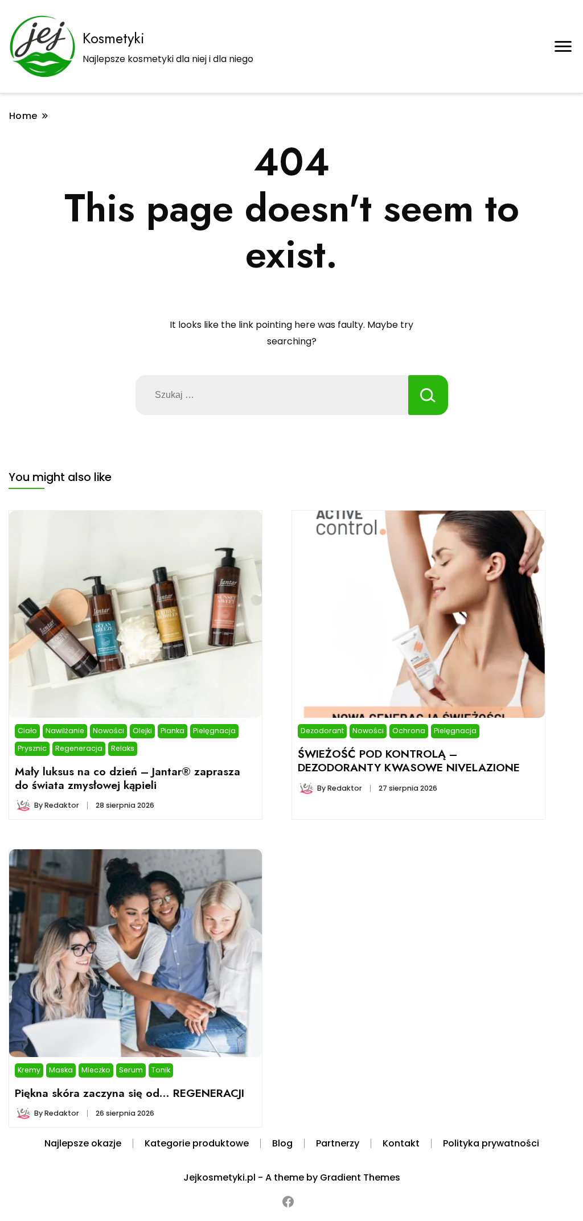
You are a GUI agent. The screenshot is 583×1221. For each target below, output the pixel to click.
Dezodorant (322, 730)
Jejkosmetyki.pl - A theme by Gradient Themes (291, 1177)
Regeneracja (78, 748)
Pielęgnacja (214, 730)
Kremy (29, 1070)
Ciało (27, 730)
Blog (282, 1143)
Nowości (108, 730)
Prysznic (32, 748)
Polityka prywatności (491, 1143)
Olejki (142, 730)
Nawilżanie (65, 730)
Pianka (172, 730)
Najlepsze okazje (82, 1143)
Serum (131, 1070)
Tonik (160, 1070)
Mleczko (95, 1070)
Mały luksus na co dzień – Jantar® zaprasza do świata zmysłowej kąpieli (127, 778)
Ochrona (408, 730)
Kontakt (401, 1143)
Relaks (122, 748)
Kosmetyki (114, 38)
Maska (61, 1070)
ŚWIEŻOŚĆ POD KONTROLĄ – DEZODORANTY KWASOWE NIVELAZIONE (409, 760)
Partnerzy (337, 1143)
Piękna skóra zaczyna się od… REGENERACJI (129, 1093)
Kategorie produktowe (197, 1143)
